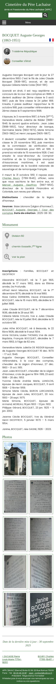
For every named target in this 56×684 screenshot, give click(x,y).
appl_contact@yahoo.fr (40, 673)
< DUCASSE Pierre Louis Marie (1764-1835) (12, 659)
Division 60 (18, 236)
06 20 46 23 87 (20, 673)
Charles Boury (11, 178)
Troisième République (24, 51)
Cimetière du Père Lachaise (28, 6)
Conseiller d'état (21, 61)
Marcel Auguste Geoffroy (19, 185)
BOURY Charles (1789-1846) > (46, 658)
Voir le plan (18, 257)
